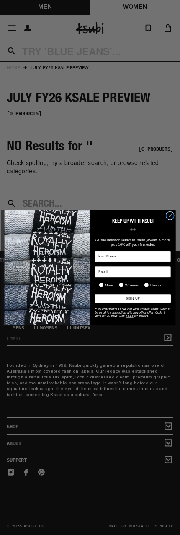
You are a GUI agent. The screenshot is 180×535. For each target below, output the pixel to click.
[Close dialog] (170, 215)
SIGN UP (133, 298)
